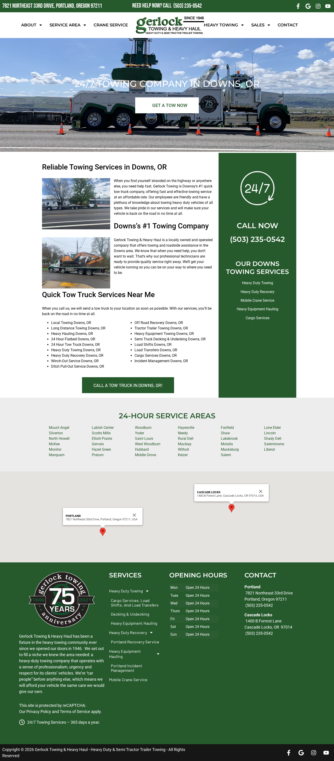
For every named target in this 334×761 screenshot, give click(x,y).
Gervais (98, 444)
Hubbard (142, 449)
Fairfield (227, 427)
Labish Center (103, 427)
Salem (226, 455)
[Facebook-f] (298, 6)
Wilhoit (183, 449)
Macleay (185, 444)
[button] (103, 532)
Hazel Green (101, 449)
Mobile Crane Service (257, 300)
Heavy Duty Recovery (257, 292)
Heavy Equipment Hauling (257, 309)
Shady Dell (272, 438)
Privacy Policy (38, 711)
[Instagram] (318, 6)
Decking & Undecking (130, 614)
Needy (183, 433)
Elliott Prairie (102, 438)
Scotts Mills (101, 433)
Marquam (57, 455)
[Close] (134, 515)
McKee (54, 444)
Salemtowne (274, 444)
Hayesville (186, 427)
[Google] (308, 6)
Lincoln (270, 433)
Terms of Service (75, 711)
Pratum (98, 455)
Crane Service (111, 25)
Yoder (139, 433)
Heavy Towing (221, 25)
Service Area (65, 25)
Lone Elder (272, 427)
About (28, 25)
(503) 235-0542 (257, 239)
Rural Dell (185, 438)
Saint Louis (144, 438)
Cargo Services (257, 318)
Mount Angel (59, 427)
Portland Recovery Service (135, 641)
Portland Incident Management (126, 668)
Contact (288, 25)
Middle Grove (145, 455)
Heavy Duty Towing (257, 283)
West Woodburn (147, 444)
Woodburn (143, 427)
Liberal (269, 449)
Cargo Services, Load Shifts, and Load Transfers (135, 602)
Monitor (55, 449)
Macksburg (230, 449)
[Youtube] (328, 6)
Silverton (56, 433)
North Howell (59, 438)
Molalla (227, 444)
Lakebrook (229, 438)
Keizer (183, 455)
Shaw (225, 433)
